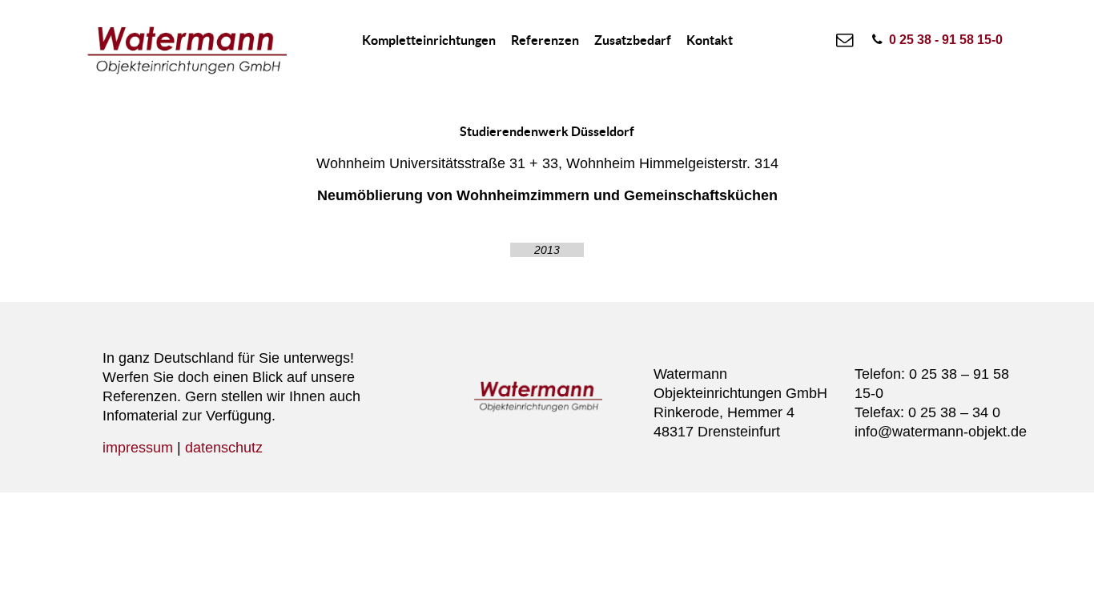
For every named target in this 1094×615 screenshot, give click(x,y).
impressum (138, 448)
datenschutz (224, 448)
